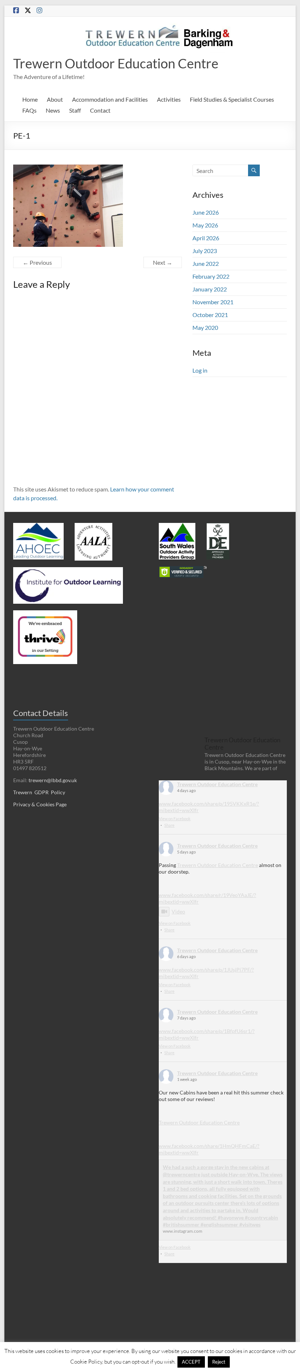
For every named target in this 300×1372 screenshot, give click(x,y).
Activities (169, 99)
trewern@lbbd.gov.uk (53, 780)
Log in (199, 370)
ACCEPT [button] (191, 1362)
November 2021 (212, 301)
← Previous (37, 262)
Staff (75, 110)
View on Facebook (175, 818)
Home (30, 99)
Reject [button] (218, 1362)
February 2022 (210, 276)
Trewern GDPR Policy (39, 792)
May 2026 (205, 225)
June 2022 (205, 263)
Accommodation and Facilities (110, 99)
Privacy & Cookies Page (40, 804)
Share (169, 825)
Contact (100, 110)
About (55, 99)
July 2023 (204, 250)
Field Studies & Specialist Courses (232, 99)
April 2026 (205, 237)
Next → (162, 262)
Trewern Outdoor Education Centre (115, 63)
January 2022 (209, 289)
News (53, 110)
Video (178, 911)
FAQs (29, 110)
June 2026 (205, 212)
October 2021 (210, 314)
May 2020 (205, 327)
